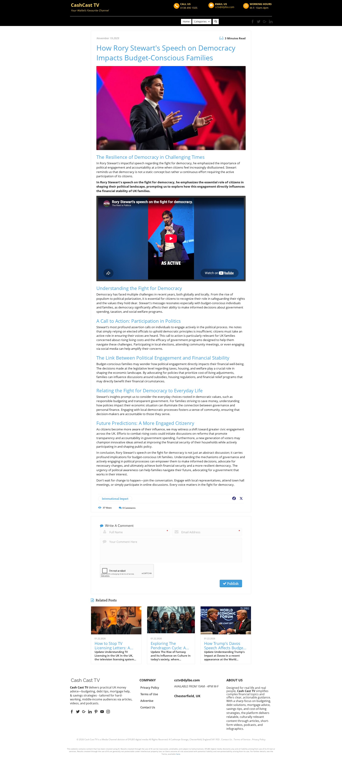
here (178, 754)
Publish (232, 583)
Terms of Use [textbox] (149, 694)
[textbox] (90, 8)
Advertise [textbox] (146, 700)
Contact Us (226, 739)
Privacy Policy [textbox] (149, 687)
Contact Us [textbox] (147, 707)
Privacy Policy (258, 739)
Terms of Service (242, 739)
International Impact (115, 499)
